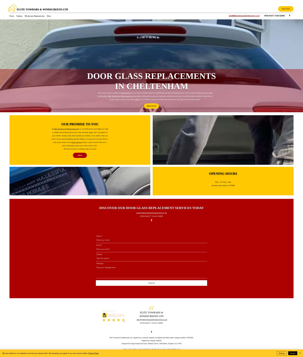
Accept (292, 353)
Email (98, 245)
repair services (126, 93)
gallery (137, 99)
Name (98, 236)
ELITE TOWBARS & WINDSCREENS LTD (42, 9)
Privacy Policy (93, 353)
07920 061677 (269, 16)
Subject (99, 254)
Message (99, 263)
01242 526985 (280, 16)
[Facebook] (289, 15)
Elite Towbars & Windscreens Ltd (120, 96)
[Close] (300, 353)
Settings (282, 353)
